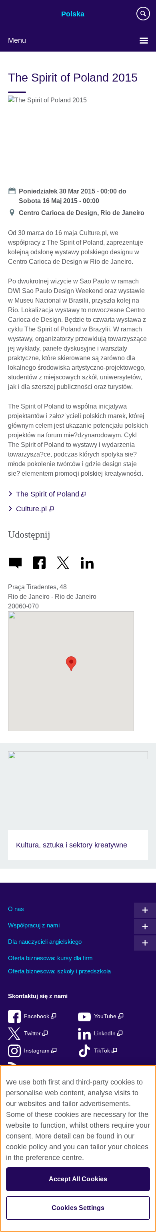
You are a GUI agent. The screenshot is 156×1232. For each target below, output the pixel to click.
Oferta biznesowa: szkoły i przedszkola (59, 971)
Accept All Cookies (78, 1179)
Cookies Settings (78, 1207)
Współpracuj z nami (34, 925)
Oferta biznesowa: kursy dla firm (50, 958)
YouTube (106, 1016)
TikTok (103, 1051)
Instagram (37, 1051)
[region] (78, 1148)
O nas (16, 908)
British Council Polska (28, 15)
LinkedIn (105, 1034)
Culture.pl (32, 509)
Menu (17, 40)
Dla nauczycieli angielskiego (45, 941)
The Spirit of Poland (48, 494)
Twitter (33, 1034)
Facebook (37, 1016)
